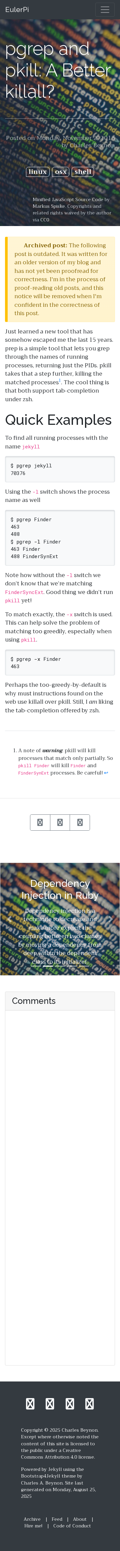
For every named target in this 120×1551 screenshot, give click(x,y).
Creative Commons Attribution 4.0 (51, 1454)
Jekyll (55, 1469)
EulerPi (17, 9)
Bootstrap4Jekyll (40, 1476)
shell (83, 172)
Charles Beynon (92, 145)
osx (61, 172)
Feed (57, 1519)
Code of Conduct (72, 1526)
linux (38, 172)
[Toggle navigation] (105, 10)
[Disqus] (60, 1100)
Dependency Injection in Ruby (60, 889)
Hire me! (33, 1526)
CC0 (44, 220)
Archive (32, 1519)
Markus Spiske (49, 206)
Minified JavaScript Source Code (68, 199)
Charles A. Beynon (42, 1483)
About (80, 1519)
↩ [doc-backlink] (106, 773)
